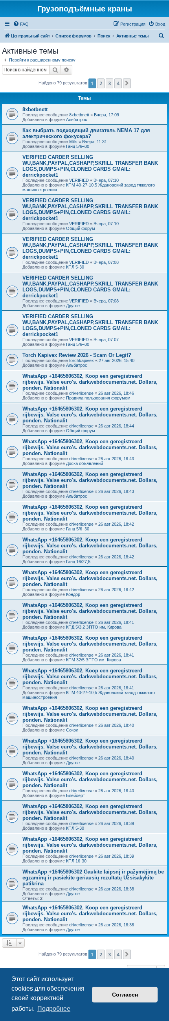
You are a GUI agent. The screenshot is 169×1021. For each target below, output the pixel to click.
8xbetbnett (35, 109)
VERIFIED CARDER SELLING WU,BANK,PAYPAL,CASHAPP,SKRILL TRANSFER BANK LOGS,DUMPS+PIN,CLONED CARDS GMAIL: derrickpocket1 (90, 166)
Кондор (73, 594)
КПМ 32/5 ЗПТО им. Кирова (93, 659)
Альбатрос (76, 119)
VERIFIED (79, 180)
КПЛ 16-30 (76, 861)
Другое (73, 305)
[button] (127, 83)
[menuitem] (21, 24)
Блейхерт (75, 795)
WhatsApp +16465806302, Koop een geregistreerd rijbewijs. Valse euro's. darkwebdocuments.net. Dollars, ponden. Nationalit (90, 382)
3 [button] (109, 83)
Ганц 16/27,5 (78, 561)
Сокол (72, 730)
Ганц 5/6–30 (77, 146)
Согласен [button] (125, 994)
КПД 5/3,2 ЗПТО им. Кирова (93, 627)
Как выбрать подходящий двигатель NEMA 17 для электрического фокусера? (86, 133)
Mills (73, 141)
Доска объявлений (84, 463)
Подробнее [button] (53, 1008)
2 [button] (100, 83)
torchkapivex (81, 360)
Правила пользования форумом (98, 398)
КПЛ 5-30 (75, 267)
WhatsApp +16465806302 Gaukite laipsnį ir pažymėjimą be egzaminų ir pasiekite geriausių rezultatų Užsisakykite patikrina (93, 878)
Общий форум (80, 228)
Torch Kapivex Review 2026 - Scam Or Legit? (76, 355)
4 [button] (118, 83)
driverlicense (81, 393)
